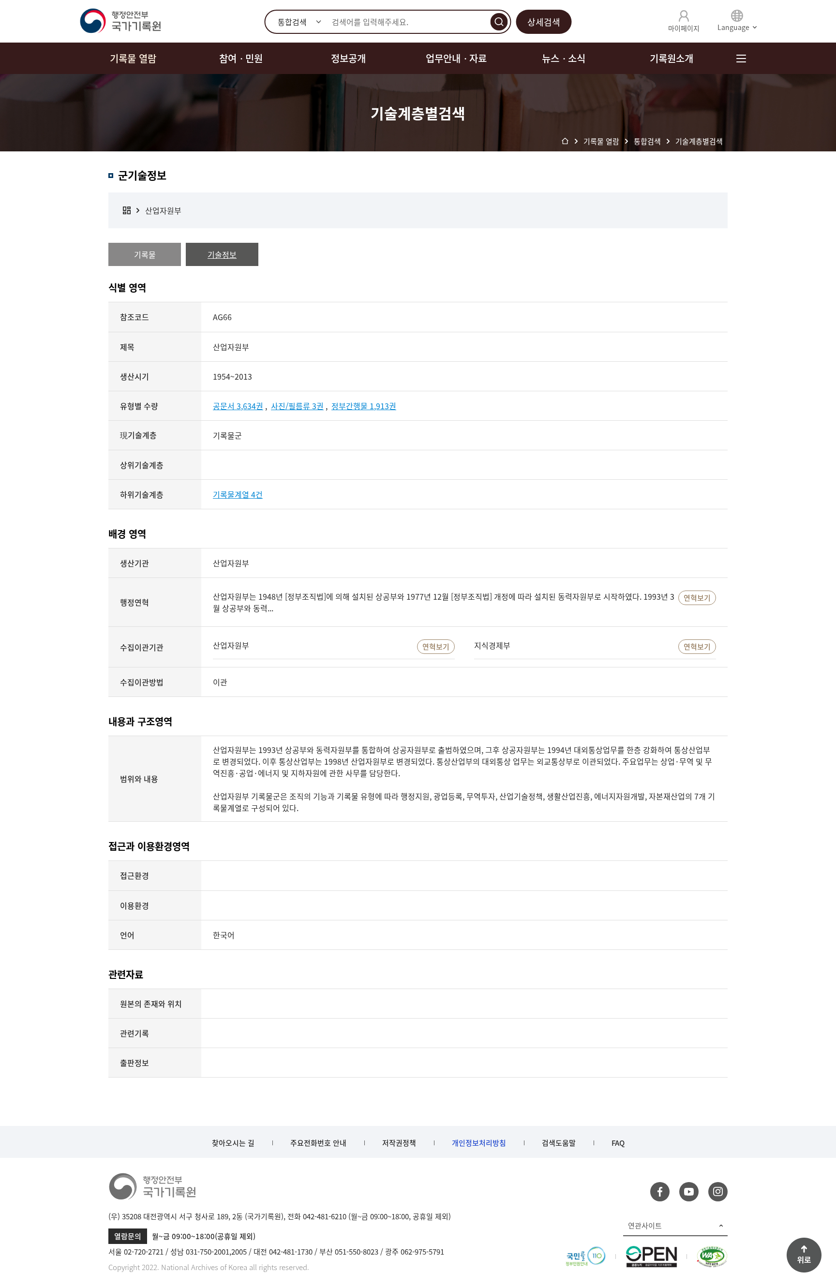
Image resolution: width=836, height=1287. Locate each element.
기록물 (145, 254)
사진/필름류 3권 (297, 406)
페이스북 (660, 1191)
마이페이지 (684, 28)
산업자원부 (163, 210)
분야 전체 (127, 210)
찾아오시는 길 (233, 1143)
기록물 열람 (133, 58)
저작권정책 (399, 1143)
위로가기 (804, 1255)
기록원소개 (671, 58)
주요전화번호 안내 (318, 1143)
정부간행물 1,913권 (363, 406)
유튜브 (689, 1191)
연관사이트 (645, 1225)
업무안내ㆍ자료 (456, 58)
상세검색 (543, 22)
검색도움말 (559, 1143)
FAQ (618, 1143)
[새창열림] (585, 1251)
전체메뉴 (741, 58)
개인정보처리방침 (479, 1143)
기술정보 (222, 254)
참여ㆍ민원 (241, 58)
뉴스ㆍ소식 (563, 58)
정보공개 (348, 58)
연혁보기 (697, 597)
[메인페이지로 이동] (120, 21)
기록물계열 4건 (238, 494)
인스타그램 (718, 1191)
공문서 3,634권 (238, 406)
